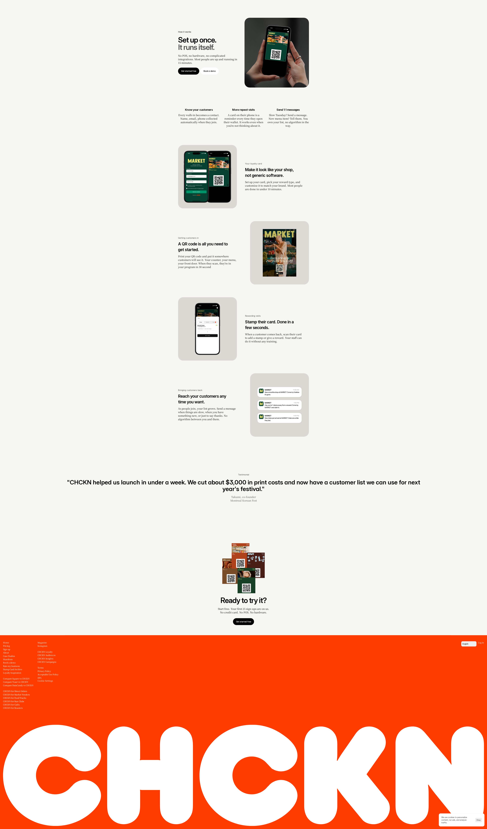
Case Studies (9, 656)
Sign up (6, 649)
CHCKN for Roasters (13, 708)
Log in (481, 642)
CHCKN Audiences (47, 655)
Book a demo (9, 662)
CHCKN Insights (45, 658)
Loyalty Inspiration (12, 672)
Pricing (6, 646)
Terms (41, 667)
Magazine (42, 642)
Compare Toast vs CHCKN (15, 682)
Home (6, 642)
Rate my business (11, 666)
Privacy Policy (44, 671)
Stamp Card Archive (12, 669)
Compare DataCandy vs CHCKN (18, 685)
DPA (39, 677)
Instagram (42, 646)
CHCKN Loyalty (45, 651)
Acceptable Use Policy (48, 674)
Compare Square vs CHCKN (16, 678)
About (6, 652)
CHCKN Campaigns (47, 661)
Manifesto (8, 659)
